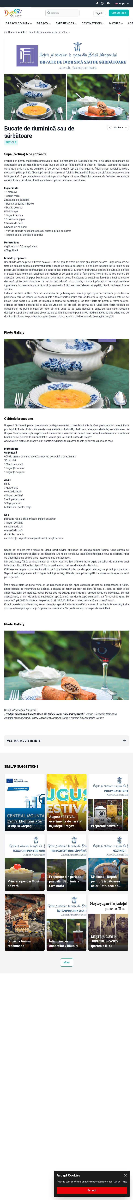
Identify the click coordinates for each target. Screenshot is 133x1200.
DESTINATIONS (92, 23)
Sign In (99, 13)
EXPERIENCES (65, 23)
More (67, 962)
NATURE (115, 23)
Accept (91, 1190)
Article (21, 32)
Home (11, 32)
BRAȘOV (43, 23)
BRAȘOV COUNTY (18, 23)
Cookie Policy (120, 1181)
